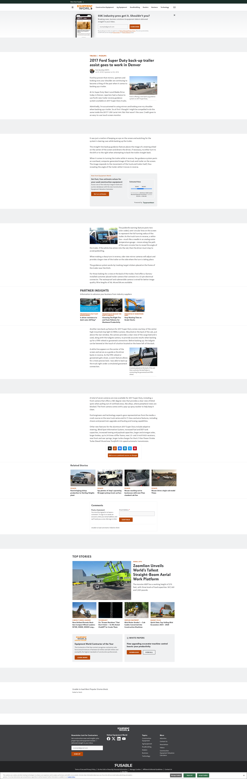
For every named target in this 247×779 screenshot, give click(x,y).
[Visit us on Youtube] (124, 738)
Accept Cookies (203, 775)
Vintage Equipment (131, 620)
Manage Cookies (135, 769)
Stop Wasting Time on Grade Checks (133, 319)
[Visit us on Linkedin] (119, 738)
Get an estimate (100, 194)
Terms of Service (126, 32)
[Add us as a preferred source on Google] (115, 448)
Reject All (189, 775)
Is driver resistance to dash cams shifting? (88, 319)
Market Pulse (156, 620)
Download (134, 652)
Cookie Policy (71, 777)
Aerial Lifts (137, 561)
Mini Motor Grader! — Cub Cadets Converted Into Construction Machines (134, 624)
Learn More (82, 657)
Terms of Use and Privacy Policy (127, 31)
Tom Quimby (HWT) (102, 70)
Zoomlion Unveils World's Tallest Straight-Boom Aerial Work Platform (152, 572)
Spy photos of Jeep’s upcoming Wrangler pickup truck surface (109, 492)
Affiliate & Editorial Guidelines (153, 769)
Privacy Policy (116, 32)
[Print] (110, 448)
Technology (102, 620)
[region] (123, 775)
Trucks (93, 56)
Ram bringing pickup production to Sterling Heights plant (82, 493)
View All (149, 652)
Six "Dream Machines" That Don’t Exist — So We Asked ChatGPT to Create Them (109, 624)
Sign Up (77, 754)
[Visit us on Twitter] (114, 738)
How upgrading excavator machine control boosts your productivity (147, 645)
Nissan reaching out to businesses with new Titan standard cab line (134, 493)
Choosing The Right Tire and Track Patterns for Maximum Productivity (111, 320)
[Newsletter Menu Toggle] (174, 7)
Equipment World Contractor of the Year (94, 644)
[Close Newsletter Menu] (174, 15)
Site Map (125, 772)
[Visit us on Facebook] (108, 738)
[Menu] (72, 7)
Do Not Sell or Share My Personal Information (113, 769)
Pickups (102, 56)
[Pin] (135, 448)
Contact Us (168, 769)
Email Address (124, 510)
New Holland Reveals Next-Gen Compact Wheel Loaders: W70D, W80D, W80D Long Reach (83, 624)
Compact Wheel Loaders (81, 620)
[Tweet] (130, 448)
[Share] (120, 448)
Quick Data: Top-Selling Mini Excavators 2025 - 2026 (162, 623)
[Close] (244, 775)
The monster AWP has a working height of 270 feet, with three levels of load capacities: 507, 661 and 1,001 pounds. (153, 587)
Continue (126, 520)
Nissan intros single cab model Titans (163, 492)
